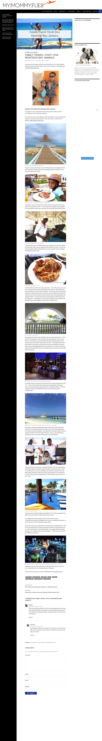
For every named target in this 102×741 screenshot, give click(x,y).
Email (27, 680)
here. (92, 74)
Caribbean (28, 52)
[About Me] (87, 55)
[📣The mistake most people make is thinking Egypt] (87, 120)
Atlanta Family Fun (87, 11)
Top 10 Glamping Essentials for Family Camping (7, 15)
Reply (31, 617)
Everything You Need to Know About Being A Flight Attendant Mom (42, 591)
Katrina (39, 60)
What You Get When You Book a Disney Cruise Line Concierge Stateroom (8, 21)
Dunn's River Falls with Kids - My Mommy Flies (43, 642)
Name (27, 674)
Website (27, 686)
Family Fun (28, 577)
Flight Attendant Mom (47, 11)
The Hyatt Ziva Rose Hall (32, 68)
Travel (78, 11)
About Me (95, 11)
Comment (27, 655)
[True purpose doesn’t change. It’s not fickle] (87, 144)
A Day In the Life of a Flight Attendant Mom (7, 34)
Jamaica (55, 577)
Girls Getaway (71, 11)
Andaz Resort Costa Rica (36, 120)
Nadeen (31, 604)
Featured (44, 577)
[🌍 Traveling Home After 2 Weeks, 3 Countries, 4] (87, 95)
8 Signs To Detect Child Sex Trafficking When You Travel (8, 29)
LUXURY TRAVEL (29, 578)
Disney (55, 11)
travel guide (47, 578)
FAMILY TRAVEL (36, 577)
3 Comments (46, 60)
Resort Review (38, 578)
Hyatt (49, 577)
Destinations (62, 11)
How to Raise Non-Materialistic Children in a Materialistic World (41, 586)
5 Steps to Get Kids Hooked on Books (6, 38)
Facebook (56, 571)
